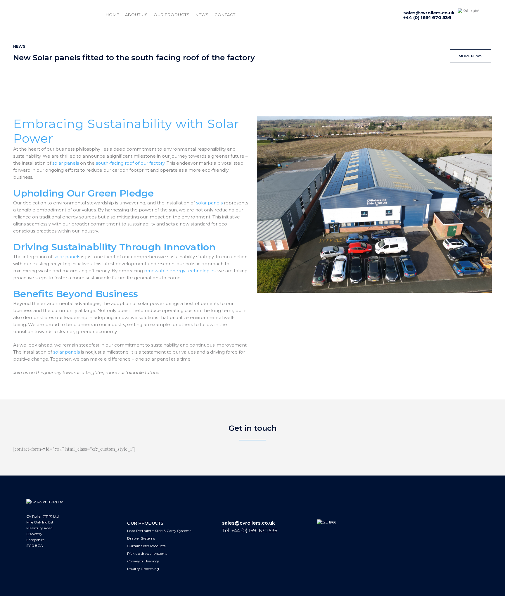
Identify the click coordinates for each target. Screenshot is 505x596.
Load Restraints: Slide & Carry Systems (159, 530)
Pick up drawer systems (147, 553)
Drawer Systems (141, 538)
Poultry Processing (143, 568)
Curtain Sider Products (146, 546)
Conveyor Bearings (143, 561)
